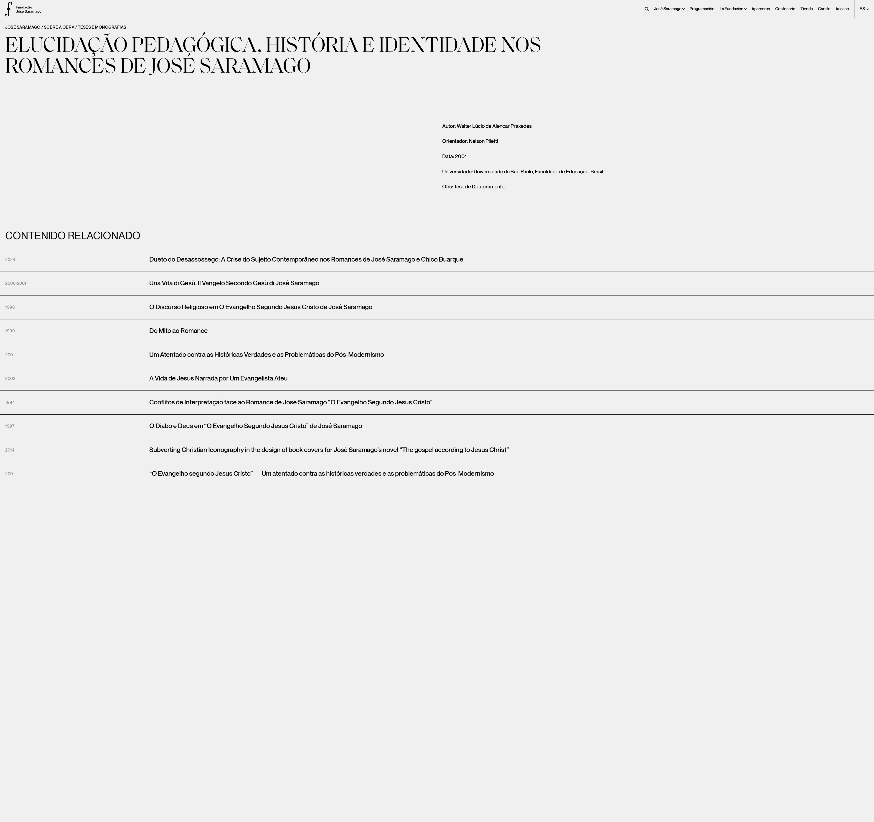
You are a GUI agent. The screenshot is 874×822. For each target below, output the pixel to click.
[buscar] (647, 9)
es (863, 9)
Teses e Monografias (102, 27)
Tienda (806, 9)
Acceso (842, 9)
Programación (702, 9)
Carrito (824, 9)
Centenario (785, 9)
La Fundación (731, 9)
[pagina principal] (7, 9)
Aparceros (761, 9)
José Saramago (667, 9)
